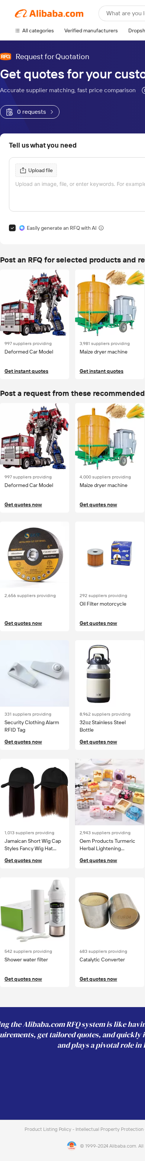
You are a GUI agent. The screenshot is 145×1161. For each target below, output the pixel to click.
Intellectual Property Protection (110, 1129)
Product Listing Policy (48, 1129)
